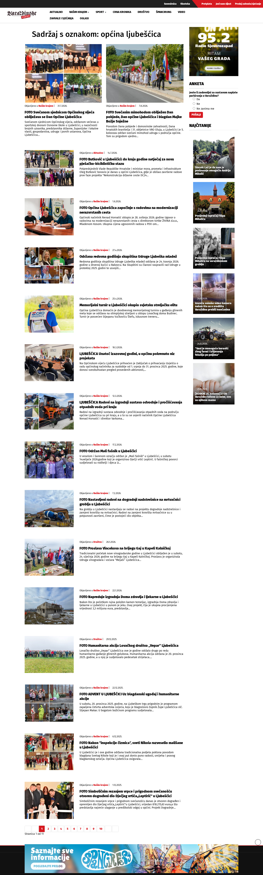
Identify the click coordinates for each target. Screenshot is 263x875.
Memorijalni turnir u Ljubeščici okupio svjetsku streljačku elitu (128, 305)
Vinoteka (185, 4)
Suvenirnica (170, 4)
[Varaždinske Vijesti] (22, 14)
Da (198, 99)
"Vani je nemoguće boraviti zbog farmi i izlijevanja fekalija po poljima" (211, 352)
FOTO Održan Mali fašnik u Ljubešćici (108, 451)
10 (100, 829)
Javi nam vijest (223, 4)
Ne (198, 104)
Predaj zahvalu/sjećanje (248, 4)
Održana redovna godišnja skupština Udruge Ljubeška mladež (128, 256)
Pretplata (207, 4)
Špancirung (163, 12)
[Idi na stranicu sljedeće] (108, 829)
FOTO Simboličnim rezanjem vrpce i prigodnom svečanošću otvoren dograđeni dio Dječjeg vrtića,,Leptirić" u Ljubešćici (126, 793)
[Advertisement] (213, 471)
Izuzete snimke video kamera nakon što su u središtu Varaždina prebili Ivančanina (213, 306)
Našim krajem (46, 106)
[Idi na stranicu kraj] (115, 829)
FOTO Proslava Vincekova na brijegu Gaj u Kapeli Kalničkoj (125, 548)
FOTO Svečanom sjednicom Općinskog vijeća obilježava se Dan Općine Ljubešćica (59, 114)
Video (181, 12)
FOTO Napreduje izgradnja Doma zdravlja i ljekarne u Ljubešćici (129, 597)
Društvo (143, 12)
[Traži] (218, 15)
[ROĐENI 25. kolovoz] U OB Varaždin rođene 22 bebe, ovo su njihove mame (213, 397)
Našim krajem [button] (78, 12)
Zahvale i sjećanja (61, 18)
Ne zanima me (205, 108)
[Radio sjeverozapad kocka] (213, 51)
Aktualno (56, 12)
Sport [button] (100, 12)
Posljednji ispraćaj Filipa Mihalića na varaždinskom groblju (211, 261)
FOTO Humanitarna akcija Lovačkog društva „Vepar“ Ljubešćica (129, 645)
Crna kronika (122, 12)
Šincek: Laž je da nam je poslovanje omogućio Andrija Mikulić (213, 171)
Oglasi (84, 18)
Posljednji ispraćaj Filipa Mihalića (210, 217)
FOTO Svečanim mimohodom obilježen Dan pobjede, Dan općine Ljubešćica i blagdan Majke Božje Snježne (144, 116)
